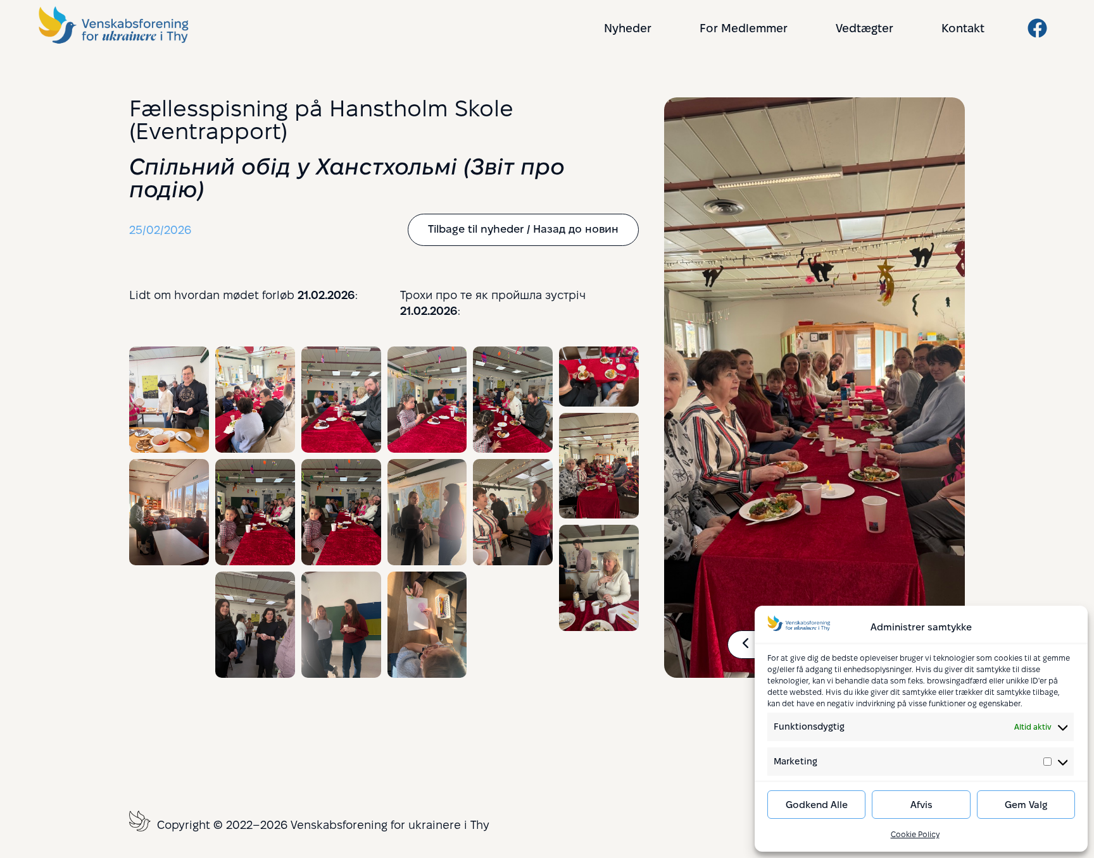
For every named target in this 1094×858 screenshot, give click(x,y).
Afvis (921, 804)
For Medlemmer (744, 28)
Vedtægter (864, 28)
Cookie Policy (915, 834)
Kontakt (962, 28)
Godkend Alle (817, 804)
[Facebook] (1037, 28)
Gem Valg (1026, 804)
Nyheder (627, 28)
